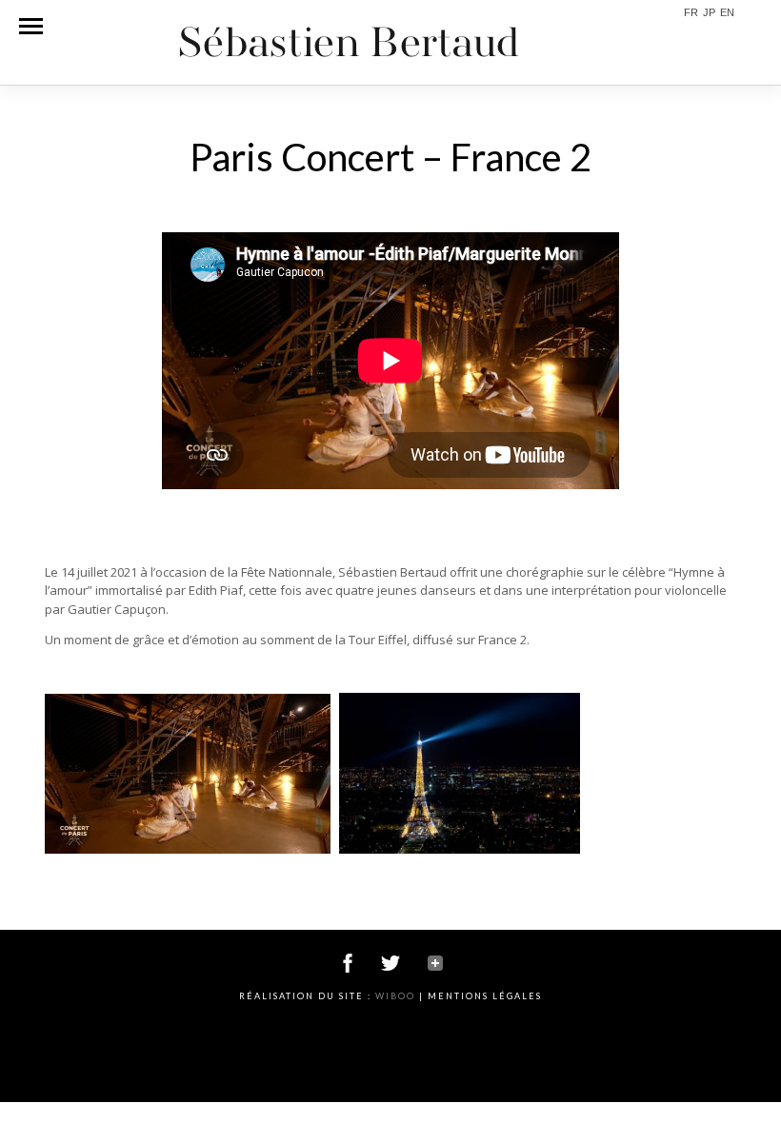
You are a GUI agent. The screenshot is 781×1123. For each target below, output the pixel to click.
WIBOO (395, 996)
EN (727, 13)
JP (709, 13)
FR (691, 13)
